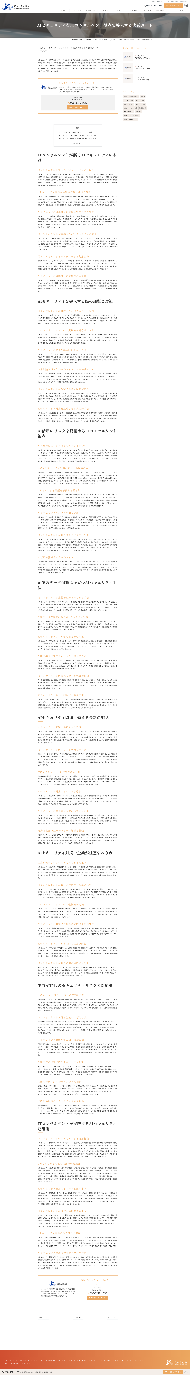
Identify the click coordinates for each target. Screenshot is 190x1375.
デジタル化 (138, 112)
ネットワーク (127, 115)
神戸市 (143, 96)
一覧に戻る (77, 1317)
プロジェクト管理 (140, 104)
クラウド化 (136, 115)
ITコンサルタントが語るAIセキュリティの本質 (75, 132)
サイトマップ (25, 1363)
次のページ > (112, 1317)
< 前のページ (43, 1317)
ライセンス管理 (140, 100)
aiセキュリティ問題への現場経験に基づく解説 (79, 138)
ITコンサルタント (128, 100)
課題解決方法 (142, 108)
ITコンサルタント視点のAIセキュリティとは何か (80, 135)
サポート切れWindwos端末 (131, 96)
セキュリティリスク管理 (130, 108)
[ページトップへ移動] (186, 1372)
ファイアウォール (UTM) (130, 119)
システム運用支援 (128, 104)
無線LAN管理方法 (128, 112)
